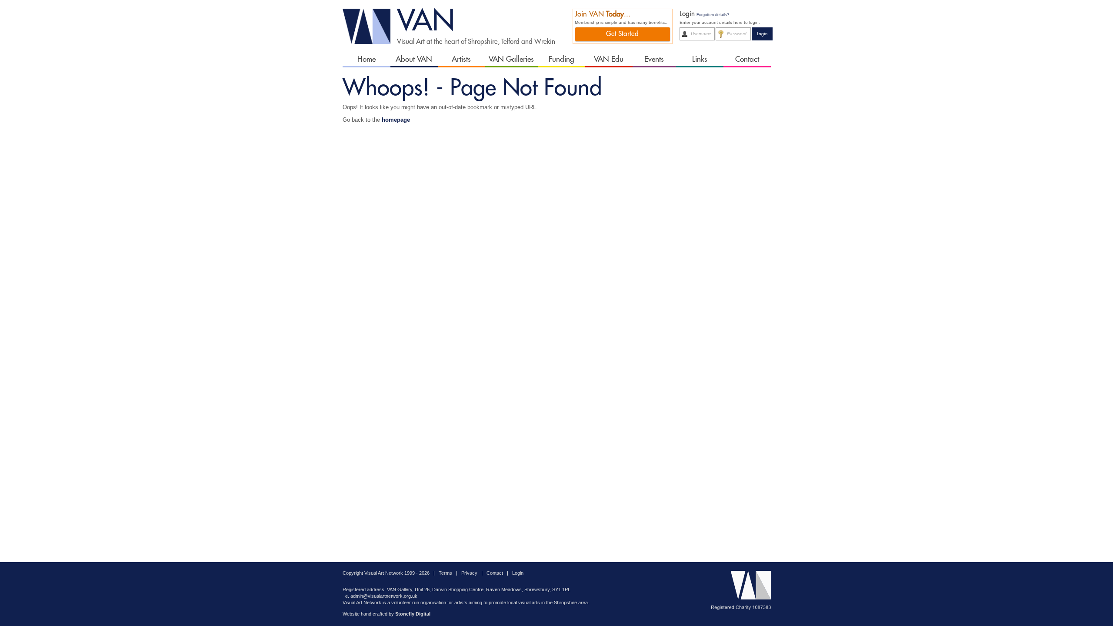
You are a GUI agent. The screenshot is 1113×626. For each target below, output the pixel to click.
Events (654, 59)
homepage (396, 120)
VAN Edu (608, 59)
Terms (445, 573)
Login (517, 573)
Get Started (622, 33)
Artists (461, 59)
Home (366, 59)
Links (699, 59)
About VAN (414, 59)
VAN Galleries (511, 59)
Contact (747, 59)
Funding (561, 59)
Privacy (469, 573)
